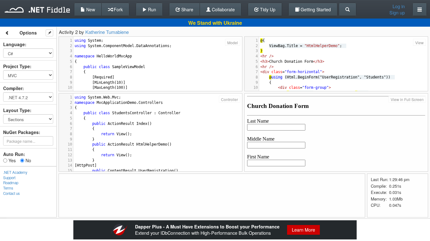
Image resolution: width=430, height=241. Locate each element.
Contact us (11, 193)
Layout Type (16, 110)
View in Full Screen (407, 99)
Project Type (16, 66)
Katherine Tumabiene (107, 32)
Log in (399, 6)
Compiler (12, 88)
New (90, 9)
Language (14, 44)
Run (151, 9)
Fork (117, 9)
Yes (11, 160)
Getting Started (315, 9)
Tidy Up (267, 9)
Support (9, 177)
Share (186, 9)
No (27, 160)
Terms (8, 187)
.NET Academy (15, 172)
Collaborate (223, 9)
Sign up (397, 12)
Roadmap (10, 182)
